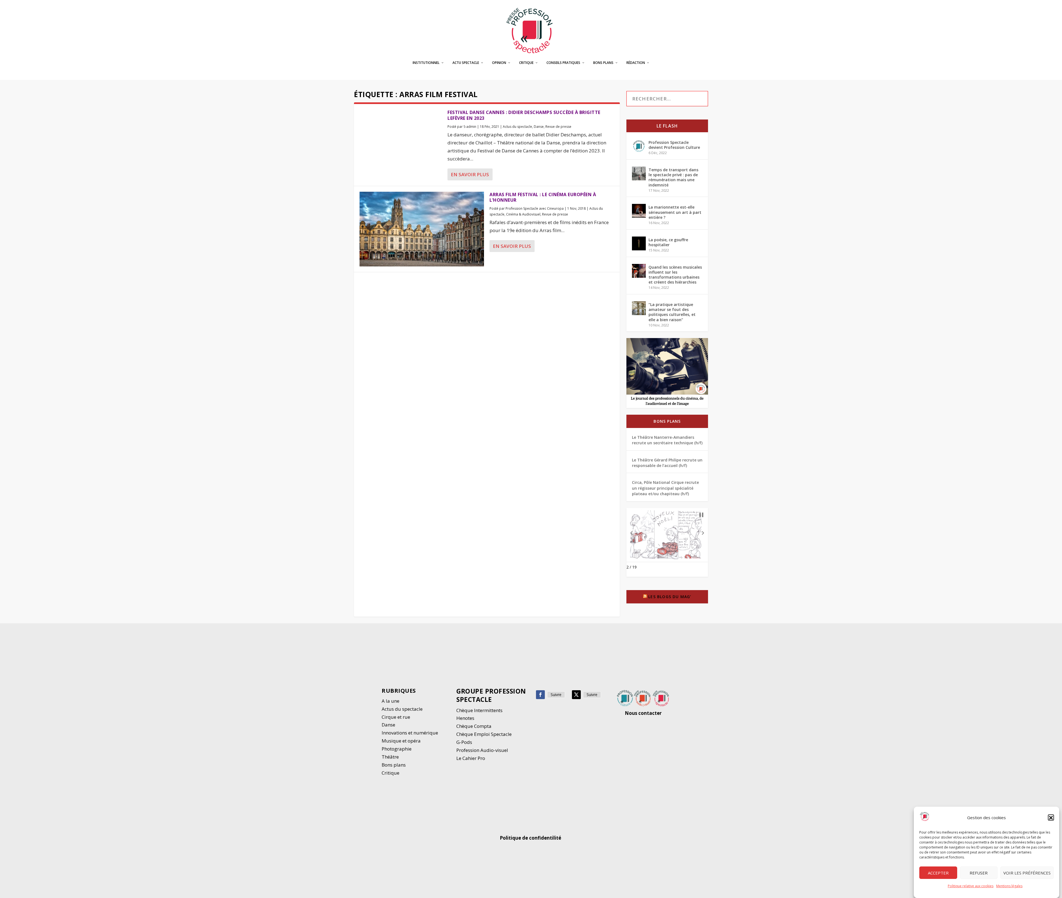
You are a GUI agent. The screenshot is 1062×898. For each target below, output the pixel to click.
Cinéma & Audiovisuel (523, 214)
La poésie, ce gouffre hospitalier (668, 242)
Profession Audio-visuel (482, 750)
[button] (1051, 818)
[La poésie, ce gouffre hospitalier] (639, 243)
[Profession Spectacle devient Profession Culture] (639, 146)
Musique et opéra (401, 741)
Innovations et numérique (410, 733)
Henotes (465, 718)
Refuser (979, 873)
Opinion (499, 63)
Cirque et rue (396, 717)
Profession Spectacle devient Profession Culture (674, 145)
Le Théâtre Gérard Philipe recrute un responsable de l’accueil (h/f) (667, 462)
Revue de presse (558, 126)
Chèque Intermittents (479, 710)
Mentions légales (1009, 886)
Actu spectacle (465, 63)
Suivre (556, 694)
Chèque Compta (473, 726)
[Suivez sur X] (576, 694)
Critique (526, 63)
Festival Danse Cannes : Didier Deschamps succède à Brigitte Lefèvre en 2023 (523, 115)
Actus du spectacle (517, 126)
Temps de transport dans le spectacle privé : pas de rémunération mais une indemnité (673, 177)
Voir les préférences (1027, 873)
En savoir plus (470, 174)
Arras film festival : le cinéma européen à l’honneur (543, 197)
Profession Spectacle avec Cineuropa (535, 208)
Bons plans (603, 63)
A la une (391, 701)
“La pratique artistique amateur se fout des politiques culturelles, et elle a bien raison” (672, 312)
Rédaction (635, 63)
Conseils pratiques (563, 63)
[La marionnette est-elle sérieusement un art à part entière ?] (639, 211)
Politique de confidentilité (531, 838)
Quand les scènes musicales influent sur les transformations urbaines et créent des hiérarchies (675, 274)
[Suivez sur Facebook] (540, 694)
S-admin (470, 126)
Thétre (391, 757)
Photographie (397, 749)
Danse (539, 126)
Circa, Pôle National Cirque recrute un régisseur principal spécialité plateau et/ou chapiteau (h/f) (665, 488)
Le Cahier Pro (470, 758)
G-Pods (464, 742)
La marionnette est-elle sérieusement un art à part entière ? (675, 212)
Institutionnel (426, 63)
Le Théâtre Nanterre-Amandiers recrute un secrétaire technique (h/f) (667, 440)
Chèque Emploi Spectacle (484, 734)
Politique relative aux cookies (970, 886)
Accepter (938, 873)
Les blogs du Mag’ (669, 596)
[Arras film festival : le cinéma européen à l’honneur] (422, 229)
